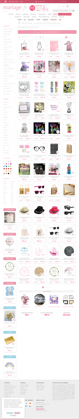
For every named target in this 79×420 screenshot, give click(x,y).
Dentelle (5, 192)
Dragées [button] (49, 14)
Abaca (4, 181)
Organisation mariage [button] (13, 1)
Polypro (12, 188)
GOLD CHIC (5, 140)
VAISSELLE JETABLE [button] (7, 39)
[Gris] (8, 161)
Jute (4, 196)
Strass (12, 198)
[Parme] (8, 164)
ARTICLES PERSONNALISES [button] (44, 16)
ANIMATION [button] (61, 16)
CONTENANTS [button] (54, 16)
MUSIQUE (5, 130)
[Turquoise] (4, 166)
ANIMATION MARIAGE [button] (7, 91)
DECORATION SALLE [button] (7, 41)
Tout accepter (10, 413)
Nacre (4, 203)
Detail (2, 216)
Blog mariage (22, 393)
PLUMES (5, 115)
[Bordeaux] (6, 168)
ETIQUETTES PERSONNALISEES (6, 65)
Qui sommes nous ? (8, 385)
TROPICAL (5, 122)
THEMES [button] (55, 14)
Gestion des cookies (8, 389)
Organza (13, 181)
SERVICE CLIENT (40, 400)
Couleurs (6, 158)
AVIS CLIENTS (39, 406)
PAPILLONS (5, 112)
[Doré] (4, 173)
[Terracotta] (10, 168)
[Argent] (10, 171)
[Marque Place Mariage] (68, 299)
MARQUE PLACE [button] (18, 16)
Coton (4, 188)
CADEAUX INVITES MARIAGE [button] (8, 76)
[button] (38, 19)
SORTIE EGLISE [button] (33, 14)
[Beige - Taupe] (8, 171)
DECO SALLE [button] (18, 14)
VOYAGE (5, 127)
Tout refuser (17, 413)
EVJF (4, 147)
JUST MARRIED (6, 125)
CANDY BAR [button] (34, 16)
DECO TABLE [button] (11, 14)
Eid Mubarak (6, 153)
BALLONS (5, 44)
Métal (4, 201)
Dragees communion (40, 386)
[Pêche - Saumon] (4, 171)
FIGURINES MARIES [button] (7, 86)
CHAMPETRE (5, 102)
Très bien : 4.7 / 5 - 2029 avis (41, 410)
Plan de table (22, 391)
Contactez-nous (7, 396)
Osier (12, 183)
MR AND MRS (6, 135)
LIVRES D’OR (5, 81)
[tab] (9, 29)
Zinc (12, 203)
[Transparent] (10, 173)
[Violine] (10, 164)
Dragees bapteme (39, 385)
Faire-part (22, 388)
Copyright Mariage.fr (8, 393)
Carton (5, 187)
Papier (12, 185)
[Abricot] (6, 171)
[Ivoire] (6, 161)
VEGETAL (5, 104)
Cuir (4, 190)
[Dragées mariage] (25, 299)
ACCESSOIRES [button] (25, 14)
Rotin (12, 194)
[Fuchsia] (6, 164)
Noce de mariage (23, 389)
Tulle (12, 199)
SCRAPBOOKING (6, 71)
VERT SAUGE (5, 145)
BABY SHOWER (6, 93)
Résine (12, 192)
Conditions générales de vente (10, 386)
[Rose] (10, 161)
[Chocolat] (4, 168)
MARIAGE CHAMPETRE (7, 31)
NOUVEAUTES (62, 14)
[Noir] (8, 173)
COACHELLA (5, 142)
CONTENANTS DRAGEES (8, 59)
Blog (21, 1)
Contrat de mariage (24, 386)
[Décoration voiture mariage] (39, 299)
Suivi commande (63, 1)
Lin (4, 199)
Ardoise (5, 183)
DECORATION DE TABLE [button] (8, 29)
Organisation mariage (24, 385)
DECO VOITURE (27, 16)
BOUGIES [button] (5, 36)
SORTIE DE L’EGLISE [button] (7, 54)
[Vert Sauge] (10, 166)
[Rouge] (8, 168)
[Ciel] (4, 164)
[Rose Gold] (6, 173)
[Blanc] (4, 161)
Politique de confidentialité (9, 388)
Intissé (4, 194)
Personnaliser (13, 415)
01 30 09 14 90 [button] (41, 1)
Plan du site (6, 395)
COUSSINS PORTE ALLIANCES (9, 83)
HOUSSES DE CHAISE (7, 47)
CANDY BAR (5, 117)
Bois (4, 185)
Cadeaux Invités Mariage (49, 32)
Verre (12, 201)
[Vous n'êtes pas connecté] (59, 6)
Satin (12, 196)
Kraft (4, 198)
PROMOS (69, 14)
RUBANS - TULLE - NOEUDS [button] (8, 62)
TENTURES (5, 49)
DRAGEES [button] (5, 57)
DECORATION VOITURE (7, 52)
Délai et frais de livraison (9, 391)
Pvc (11, 190)
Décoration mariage (40, 388)
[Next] (74, 37)
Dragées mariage (39, 389)
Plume (12, 187)
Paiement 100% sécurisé (9, 392)
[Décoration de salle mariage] (54, 299)
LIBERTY (4, 120)
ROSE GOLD (5, 137)
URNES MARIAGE (6, 88)
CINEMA (5, 132)
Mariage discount (23, 392)
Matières (6, 178)
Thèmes (6, 99)
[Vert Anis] (8, 166)
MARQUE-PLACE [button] (6, 34)
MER (4, 109)
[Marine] (6, 166)
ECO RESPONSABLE (7, 107)
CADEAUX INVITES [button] (42, 14)
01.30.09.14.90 (39, 402)
